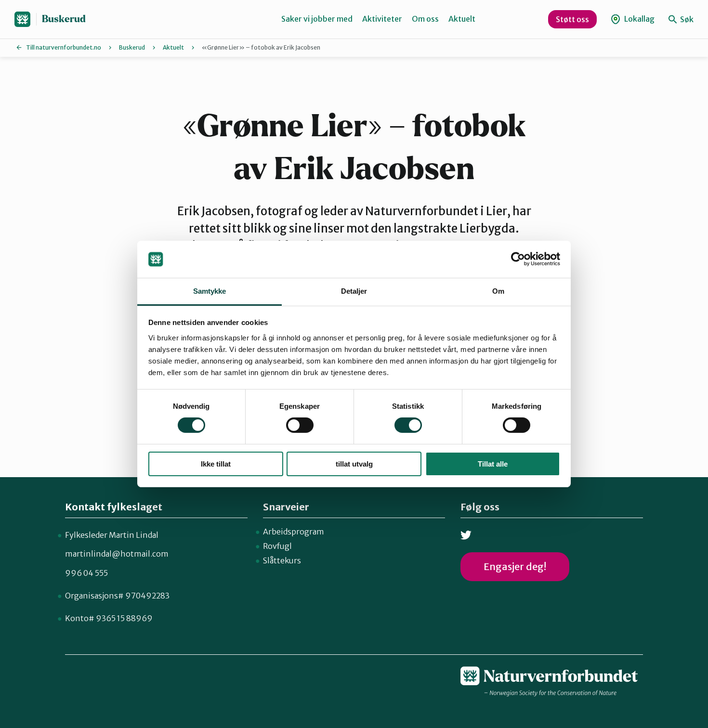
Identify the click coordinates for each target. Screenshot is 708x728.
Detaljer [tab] (354, 291)
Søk (686, 19)
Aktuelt (461, 19)
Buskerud (64, 19)
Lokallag (639, 19)
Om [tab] (498, 291)
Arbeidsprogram (293, 531)
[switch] (300, 425)
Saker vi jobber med (317, 19)
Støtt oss (572, 19)
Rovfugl (277, 546)
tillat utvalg (354, 464)
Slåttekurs (282, 560)
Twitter (466, 535)
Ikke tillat (216, 464)
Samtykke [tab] (209, 291)
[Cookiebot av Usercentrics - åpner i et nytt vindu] (518, 259)
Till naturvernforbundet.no (63, 47)
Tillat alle (493, 464)
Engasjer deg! (515, 566)
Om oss (425, 19)
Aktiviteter (382, 19)
